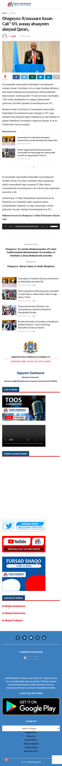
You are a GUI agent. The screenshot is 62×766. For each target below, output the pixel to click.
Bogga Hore (31, 732)
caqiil (13, 36)
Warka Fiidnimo (13, 620)
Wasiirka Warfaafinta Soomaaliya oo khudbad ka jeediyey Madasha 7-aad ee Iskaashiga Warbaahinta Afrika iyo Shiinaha (38, 324)
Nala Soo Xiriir (31, 751)
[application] (31, 226)
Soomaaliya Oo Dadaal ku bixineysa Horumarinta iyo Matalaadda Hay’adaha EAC (37, 139)
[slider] (54, 226)
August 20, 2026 (25, 144)
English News (31, 740)
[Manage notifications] (6, 759)
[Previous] (28, 167)
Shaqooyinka (31, 747)
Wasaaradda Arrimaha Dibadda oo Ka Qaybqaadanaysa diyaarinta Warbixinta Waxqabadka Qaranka (34, 309)
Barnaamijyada (31, 744)
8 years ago (25, 36)
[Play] (5, 226)
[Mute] (47, 226)
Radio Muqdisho (34, 762)
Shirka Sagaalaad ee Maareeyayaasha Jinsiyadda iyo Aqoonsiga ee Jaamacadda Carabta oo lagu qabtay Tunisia (36, 152)
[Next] (33, 167)
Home (4, 13)
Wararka (12, 13)
